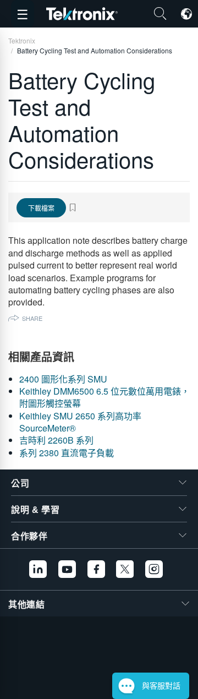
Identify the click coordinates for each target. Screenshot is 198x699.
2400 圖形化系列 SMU (63, 379)
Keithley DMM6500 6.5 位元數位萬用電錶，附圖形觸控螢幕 (104, 397)
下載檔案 (41, 207)
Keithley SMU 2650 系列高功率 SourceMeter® (80, 421)
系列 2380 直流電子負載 (66, 452)
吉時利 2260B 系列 (56, 440)
